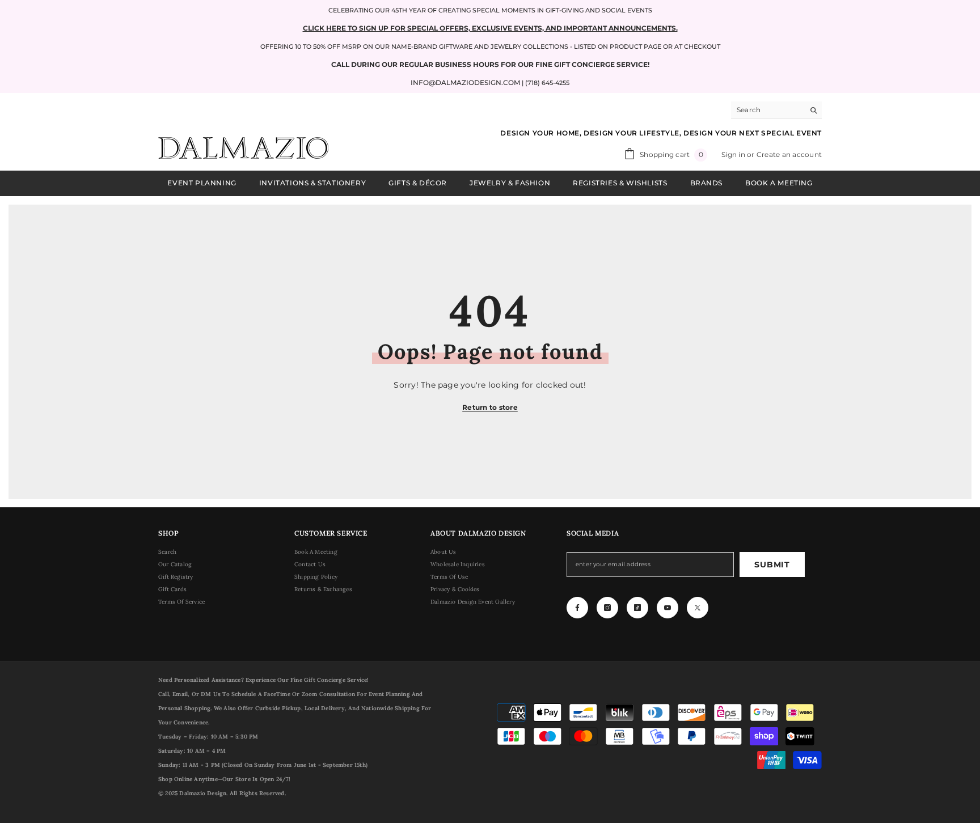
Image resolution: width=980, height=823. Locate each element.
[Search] (776, 110)
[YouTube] (667, 607)
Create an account (789, 154)
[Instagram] (607, 607)
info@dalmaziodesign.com (465, 82)
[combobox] (767, 109)
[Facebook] (577, 607)
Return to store (490, 407)
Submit (771, 564)
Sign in (734, 154)
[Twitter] (697, 607)
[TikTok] (637, 607)
